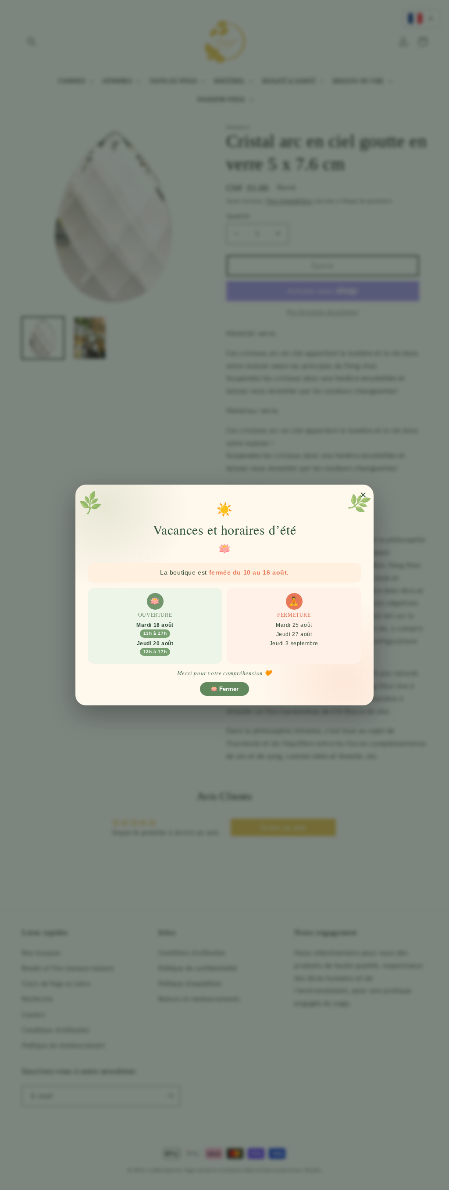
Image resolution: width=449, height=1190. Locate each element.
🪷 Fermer (224, 689)
